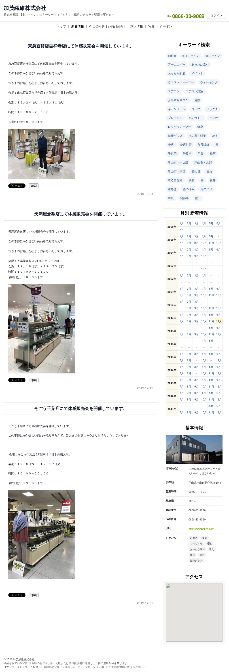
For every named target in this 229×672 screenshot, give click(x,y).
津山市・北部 (203, 162)
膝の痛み (189, 189)
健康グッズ (175, 135)
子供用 (172, 153)
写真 (151, 26)
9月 (196, 242)
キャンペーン (176, 109)
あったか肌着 (176, 73)
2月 (189, 223)
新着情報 (77, 26)
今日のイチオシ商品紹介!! (107, 26)
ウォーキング (208, 82)
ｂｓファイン (190, 55)
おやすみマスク (178, 100)
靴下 (198, 198)
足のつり (206, 189)
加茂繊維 (203, 144)
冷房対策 (186, 144)
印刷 (34, 185)
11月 (211, 242)
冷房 (171, 144)
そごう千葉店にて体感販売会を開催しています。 (80, 408)
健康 (200, 126)
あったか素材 (200, 64)
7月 (182, 230)
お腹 (197, 100)
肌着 (192, 180)
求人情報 (136, 26)
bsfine (172, 55)
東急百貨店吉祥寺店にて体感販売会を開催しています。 (81, 46)
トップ (61, 26)
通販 (171, 198)
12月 (219, 242)
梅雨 (213, 153)
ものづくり (196, 118)
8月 (189, 242)
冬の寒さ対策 (197, 135)
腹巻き (172, 189)
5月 (211, 223)
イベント (197, 73)
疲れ (209, 171)
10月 (204, 242)
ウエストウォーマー (181, 82)
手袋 (201, 153)
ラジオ (213, 118)
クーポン (166, 26)
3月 (196, 223)
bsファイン (213, 55)
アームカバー (176, 64)
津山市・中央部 (178, 162)
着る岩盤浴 (175, 180)
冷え (215, 135)
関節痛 (184, 198)
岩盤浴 (187, 153)
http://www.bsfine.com (201, 529)
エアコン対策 (194, 91)
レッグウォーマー (179, 126)
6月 (218, 223)
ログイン (216, 15)
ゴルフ (195, 109)
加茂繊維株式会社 (25, 7)
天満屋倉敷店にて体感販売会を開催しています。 (80, 214)
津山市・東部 (176, 171)
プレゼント (175, 118)
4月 (204, 223)
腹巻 (213, 180)
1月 (182, 223)
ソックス (212, 109)
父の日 (195, 171)
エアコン (174, 91)
